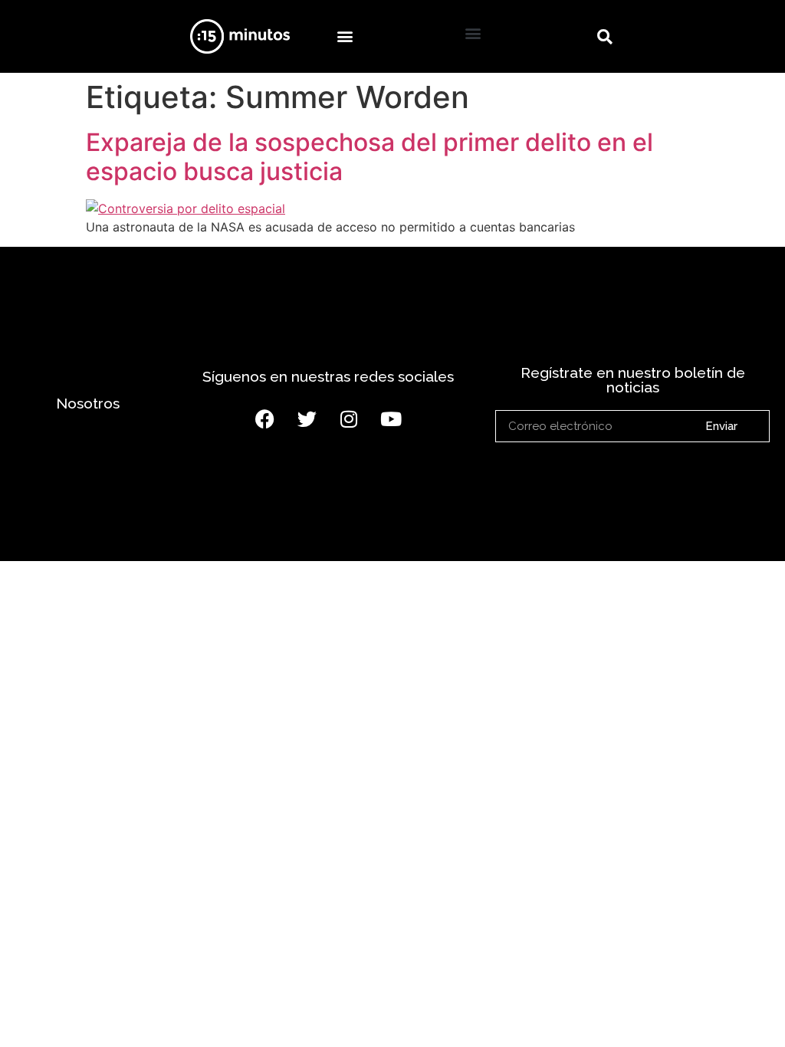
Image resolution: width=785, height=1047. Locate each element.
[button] (344, 36)
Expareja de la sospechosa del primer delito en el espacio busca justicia (369, 156)
